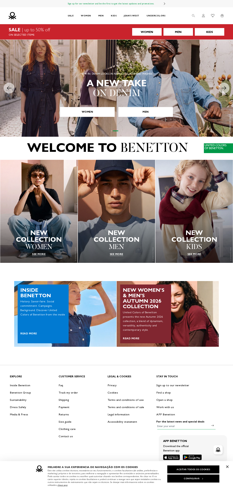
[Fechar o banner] (227, 466)
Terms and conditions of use (126, 400)
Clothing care (67, 429)
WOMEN (86, 15)
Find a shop (163, 392)
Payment (64, 407)
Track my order (68, 392)
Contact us (66, 436)
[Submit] (213, 425)
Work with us (165, 407)
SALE (71, 15)
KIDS (113, 15)
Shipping (64, 400)
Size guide (65, 421)
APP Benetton (165, 414)
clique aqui (63, 485)
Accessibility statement (122, 421)
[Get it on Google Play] (192, 457)
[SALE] (116, 31)
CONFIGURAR (192, 478)
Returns (64, 414)
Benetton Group (20, 392)
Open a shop (164, 400)
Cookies (113, 392)
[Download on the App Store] (171, 457)
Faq (61, 385)
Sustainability (18, 400)
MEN (101, 15)
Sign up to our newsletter (172, 385)
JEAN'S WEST (131, 15)
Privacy (112, 385)
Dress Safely (18, 407)
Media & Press (19, 414)
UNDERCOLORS (156, 15)
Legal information (119, 414)
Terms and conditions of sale (126, 407)
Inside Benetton (20, 385)
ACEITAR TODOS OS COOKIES (193, 469)
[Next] (164, 4)
